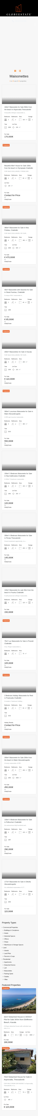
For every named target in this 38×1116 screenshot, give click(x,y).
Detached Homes (9, 965)
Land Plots (7, 953)
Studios (6, 976)
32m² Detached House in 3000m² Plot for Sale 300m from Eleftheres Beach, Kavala (18, 1019)
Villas (6, 979)
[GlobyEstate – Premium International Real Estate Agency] (19, 17)
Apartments (8, 962)
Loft (5, 968)
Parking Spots (8, 973)
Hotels (6, 933)
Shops (6, 942)
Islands (6, 950)
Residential (6, 959)
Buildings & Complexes (11, 930)
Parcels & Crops (9, 956)
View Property (19, 100)
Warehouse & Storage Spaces (13, 945)
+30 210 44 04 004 (20, 21)
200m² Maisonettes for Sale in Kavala (18, 352)
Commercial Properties (10, 927)
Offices (6, 939)
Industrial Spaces (9, 936)
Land (4, 947)
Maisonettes (8, 971)
